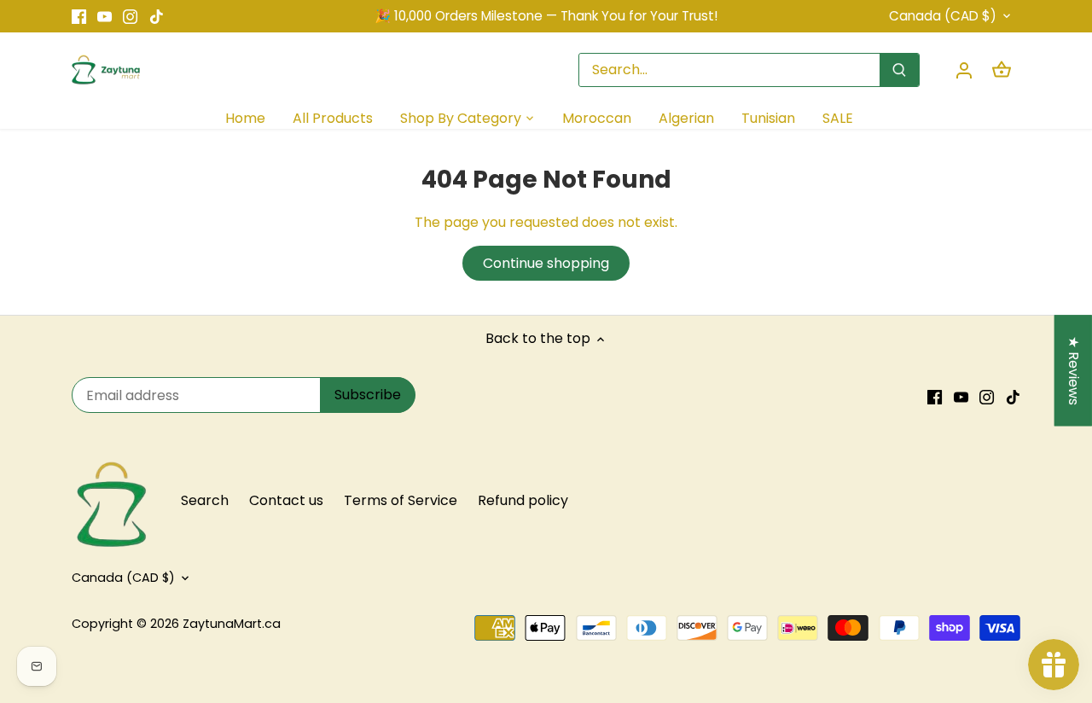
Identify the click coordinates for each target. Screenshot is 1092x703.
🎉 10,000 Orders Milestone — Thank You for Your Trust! (546, 16)
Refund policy (523, 500)
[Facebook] (79, 16)
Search (205, 500)
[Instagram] (130, 16)
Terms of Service (400, 500)
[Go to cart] (1001, 69)
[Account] (964, 69)
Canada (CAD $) (942, 16)
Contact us (286, 500)
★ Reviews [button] (1073, 370)
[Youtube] (104, 16)
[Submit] (899, 70)
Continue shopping (546, 263)
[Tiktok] (156, 16)
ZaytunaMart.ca (232, 623)
